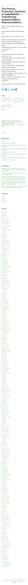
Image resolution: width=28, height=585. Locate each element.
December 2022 (5, 284)
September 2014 (5, 437)
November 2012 (5, 475)
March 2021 (4, 320)
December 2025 (5, 223)
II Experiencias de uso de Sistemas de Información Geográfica (13, 149)
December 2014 (5, 431)
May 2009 (3, 551)
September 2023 (5, 272)
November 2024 (5, 246)
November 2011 (5, 498)
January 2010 (4, 540)
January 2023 (4, 282)
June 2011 (3, 507)
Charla (9, 5)
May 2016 (3, 400)
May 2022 (3, 295)
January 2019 (4, 347)
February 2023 (5, 280)
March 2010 (4, 536)
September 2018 (5, 351)
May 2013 (3, 463)
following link (5, 86)
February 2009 (5, 557)
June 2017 (4, 377)
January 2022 (4, 303)
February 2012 (5, 492)
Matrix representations (7, 123)
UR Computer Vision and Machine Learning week (13, 157)
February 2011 (5, 515)
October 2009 (4, 547)
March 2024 (4, 259)
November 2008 (5, 564)
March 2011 (4, 513)
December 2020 (5, 322)
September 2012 (5, 479)
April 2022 (3, 297)
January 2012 (4, 494)
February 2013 (5, 469)
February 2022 (5, 301)
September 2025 (5, 230)
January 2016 (4, 408)
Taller (2, 202)
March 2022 (4, 299)
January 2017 (4, 387)
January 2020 (4, 326)
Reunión (3, 200)
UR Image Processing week (8, 159)
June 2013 (4, 461)
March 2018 (4, 362)
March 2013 (4, 467)
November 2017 (5, 368)
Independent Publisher (18, 581)
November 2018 (5, 349)
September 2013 (5, 458)
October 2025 (4, 227)
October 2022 (4, 288)
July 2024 (3, 253)
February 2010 (5, 538)
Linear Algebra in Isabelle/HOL (15, 122)
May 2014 (3, 444)
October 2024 (4, 248)
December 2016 (5, 389)
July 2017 (3, 374)
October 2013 (4, 456)
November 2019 (5, 330)
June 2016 (4, 398)
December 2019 (5, 328)
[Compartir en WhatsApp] (9, 89)
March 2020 (4, 324)
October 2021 (4, 307)
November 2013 (5, 454)
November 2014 (5, 433)
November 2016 (5, 391)
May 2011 (3, 509)
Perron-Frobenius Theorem (8, 124)
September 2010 (5, 526)
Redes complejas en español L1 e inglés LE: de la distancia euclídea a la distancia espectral (13, 187)
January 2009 (4, 559)
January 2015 (4, 429)
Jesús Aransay (18, 579)
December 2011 (5, 496)
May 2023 (3, 274)
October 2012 (4, 477)
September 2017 (5, 372)
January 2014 (4, 450)
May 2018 (3, 358)
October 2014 (4, 435)
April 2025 (3, 236)
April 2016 (3, 402)
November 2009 (5, 545)
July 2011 (3, 505)
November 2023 (5, 267)
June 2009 (4, 549)
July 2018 (3, 353)
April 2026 (3, 215)
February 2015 (5, 427)
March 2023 (4, 278)
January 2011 (4, 517)
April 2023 (3, 276)
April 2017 (3, 381)
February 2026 (5, 219)
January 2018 (4, 364)
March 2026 (4, 217)
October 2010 (4, 524)
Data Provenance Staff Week (8, 143)
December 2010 (5, 519)
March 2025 (4, 238)
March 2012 (4, 490)
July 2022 (3, 290)
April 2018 (3, 360)
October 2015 (4, 414)
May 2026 (3, 213)
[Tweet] (6, 89)
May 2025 (3, 234)
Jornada (3, 198)
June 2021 (4, 314)
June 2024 (4, 255)
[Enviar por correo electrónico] (12, 89)
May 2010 (3, 532)
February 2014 (5, 448)
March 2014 (4, 446)
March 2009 (4, 555)
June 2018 (4, 356)
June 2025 (4, 232)
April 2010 (3, 534)
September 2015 (5, 416)
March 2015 (4, 425)
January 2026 (4, 221)
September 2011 (5, 503)
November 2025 (5, 225)
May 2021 (3, 316)
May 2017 (3, 379)
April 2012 (3, 488)
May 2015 (3, 421)
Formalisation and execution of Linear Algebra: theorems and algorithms (19, 99)
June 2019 (4, 337)
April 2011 (3, 511)
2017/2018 (3, 122)
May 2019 (3, 339)
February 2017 (5, 385)
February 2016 (5, 406)
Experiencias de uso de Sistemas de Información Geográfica (13, 146)
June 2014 (4, 442)
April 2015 (3, 423)
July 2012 (3, 482)
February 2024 (5, 261)
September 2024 (5, 251)
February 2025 (5, 240)
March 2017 (4, 383)
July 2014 (3, 440)
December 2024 (5, 244)
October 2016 (4, 393)
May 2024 (3, 257)
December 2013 (5, 452)
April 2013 (3, 465)
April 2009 (3, 553)
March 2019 (4, 343)
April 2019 (3, 341)
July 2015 (3, 419)
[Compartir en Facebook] (2, 89)
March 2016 (4, 404)
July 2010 (3, 528)
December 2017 (5, 366)
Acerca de (3, 141)
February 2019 (5, 345)
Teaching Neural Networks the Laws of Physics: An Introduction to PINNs (13, 174)
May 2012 (3, 486)
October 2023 (4, 269)
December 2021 (5, 305)
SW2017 (3, 126)
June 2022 (4, 293)
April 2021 (3, 318)
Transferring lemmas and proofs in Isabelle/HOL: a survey (6, 106)
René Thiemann (21, 124)
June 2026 (4, 211)
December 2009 (5, 543)
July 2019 (3, 335)
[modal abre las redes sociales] (15, 89)
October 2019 (4, 332)
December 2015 (5, 410)
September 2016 (5, 395)
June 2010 (4, 530)
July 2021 (3, 311)
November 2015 (5, 412)
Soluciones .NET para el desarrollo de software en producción (13, 155)
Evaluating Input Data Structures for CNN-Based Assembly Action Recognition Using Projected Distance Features (13, 170)
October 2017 (4, 370)
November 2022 (5, 286)
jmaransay (3, 5)
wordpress (14, 582)
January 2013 (4, 471)
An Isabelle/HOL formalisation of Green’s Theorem (7, 98)
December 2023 (5, 265)
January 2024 (4, 263)
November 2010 (5, 522)
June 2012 (4, 484)
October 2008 (4, 566)
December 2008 (5, 561)
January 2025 (4, 242)
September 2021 (5, 309)
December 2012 (5, 473)
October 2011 (4, 501)
